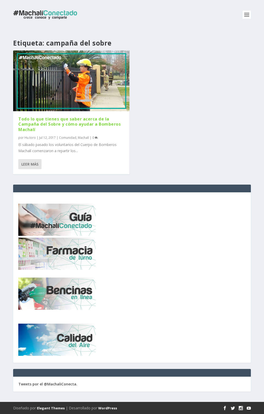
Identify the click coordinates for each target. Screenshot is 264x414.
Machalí (83, 137)
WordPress (107, 408)
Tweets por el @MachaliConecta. (47, 384)
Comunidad (67, 137)
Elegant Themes (51, 408)
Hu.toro (30, 137)
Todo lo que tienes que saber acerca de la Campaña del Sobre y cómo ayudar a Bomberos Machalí (69, 124)
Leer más (29, 164)
